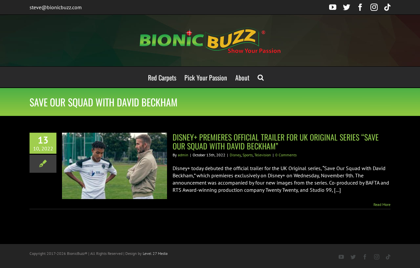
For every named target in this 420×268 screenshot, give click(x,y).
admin (183, 154)
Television (262, 154)
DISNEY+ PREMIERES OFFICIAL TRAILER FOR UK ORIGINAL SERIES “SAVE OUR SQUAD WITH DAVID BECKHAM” (276, 141)
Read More (381, 204)
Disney (235, 154)
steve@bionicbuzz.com (56, 7)
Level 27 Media (155, 253)
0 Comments (286, 154)
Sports (247, 154)
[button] (261, 77)
